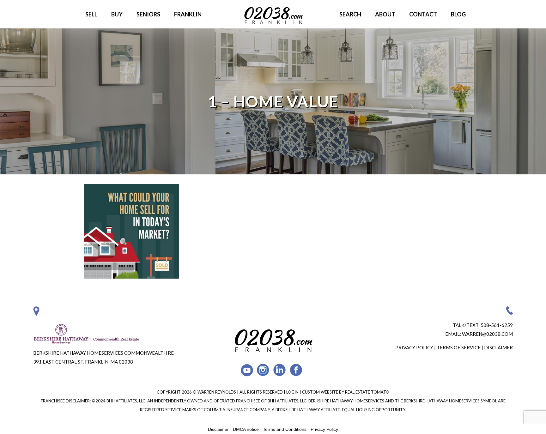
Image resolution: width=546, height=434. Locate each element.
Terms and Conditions (284, 429)
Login (293, 392)
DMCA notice (246, 429)
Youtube (246, 370)
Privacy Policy (414, 347)
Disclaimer (498, 347)
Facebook (296, 370)
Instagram (263, 370)
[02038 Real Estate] (273, 14)
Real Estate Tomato (367, 392)
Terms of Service (459, 347)
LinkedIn (279, 370)
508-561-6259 (497, 325)
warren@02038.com (487, 334)
